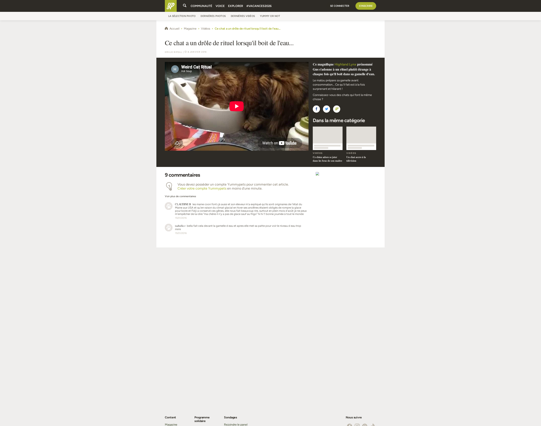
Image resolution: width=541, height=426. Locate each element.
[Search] (184, 6)
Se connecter (339, 5)
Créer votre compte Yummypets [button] (202, 188)
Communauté (201, 6)
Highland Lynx (345, 64)
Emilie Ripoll (173, 52)
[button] (316, 109)
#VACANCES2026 (259, 6)
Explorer (235, 6)
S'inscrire (366, 5)
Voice (220, 6)
